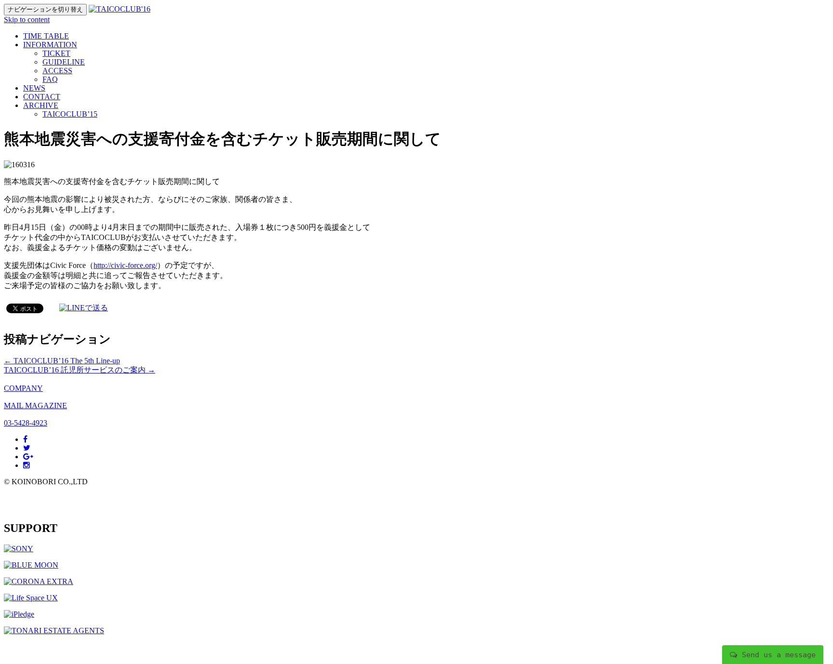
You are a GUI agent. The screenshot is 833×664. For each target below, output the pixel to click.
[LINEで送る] (83, 308)
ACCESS (57, 70)
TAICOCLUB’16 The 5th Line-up (62, 361)
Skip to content (27, 19)
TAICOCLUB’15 (69, 114)
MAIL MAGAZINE (35, 405)
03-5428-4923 (25, 423)
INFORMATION (50, 44)
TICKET (56, 53)
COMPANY (23, 388)
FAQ (50, 79)
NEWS (34, 88)
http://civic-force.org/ (125, 265)
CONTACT (41, 97)
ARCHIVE (40, 105)
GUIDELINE (63, 62)
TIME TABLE (46, 36)
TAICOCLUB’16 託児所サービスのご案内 (79, 370)
